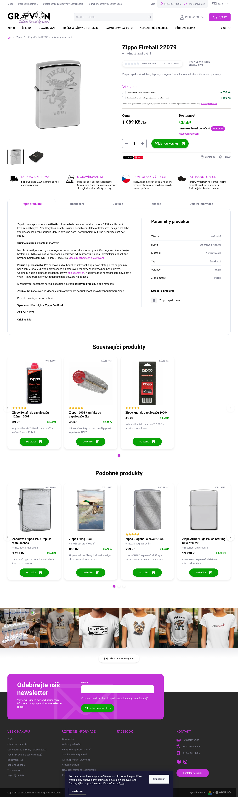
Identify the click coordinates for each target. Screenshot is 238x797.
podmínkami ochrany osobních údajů (129, 698)
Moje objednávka (15, 775)
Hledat (149, 17)
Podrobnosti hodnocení (169, 63)
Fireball (217, 278)
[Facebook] (178, 761)
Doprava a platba (16, 765)
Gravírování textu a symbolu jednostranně (141, 92)
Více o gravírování (209, 104)
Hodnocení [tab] (77, 203)
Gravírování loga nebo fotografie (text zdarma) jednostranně (148, 98)
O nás (10, 4)
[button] (119, 455)
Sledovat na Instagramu (122, 658)
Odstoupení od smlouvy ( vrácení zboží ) (63, 4)
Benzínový (215, 261)
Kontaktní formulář (192, 773)
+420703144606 (191, 746)
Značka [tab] (156, 203)
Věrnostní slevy (15, 770)
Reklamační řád (15, 760)
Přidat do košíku (166, 143)
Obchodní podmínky (28, 4)
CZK (220, 4)
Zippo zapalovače (169, 300)
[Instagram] (185, 761)
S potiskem (215, 244)
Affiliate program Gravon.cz (76, 759)
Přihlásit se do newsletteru (98, 708)
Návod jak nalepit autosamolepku (79, 770)
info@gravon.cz (191, 740)
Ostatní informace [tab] (201, 203)
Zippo (218, 269)
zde (122, 783)
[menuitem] (13, 28)
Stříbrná (204, 244)
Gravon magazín (70, 764)
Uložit (140, 157)
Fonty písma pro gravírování (76, 749)
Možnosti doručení (189, 134)
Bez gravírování (132, 87)
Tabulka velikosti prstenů (74, 754)
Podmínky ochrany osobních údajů (105, 4)
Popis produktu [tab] (32, 203)
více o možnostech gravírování (86, 258)
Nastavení (77, 791)
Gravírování (68, 739)
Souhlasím (159, 779)
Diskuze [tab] (118, 203)
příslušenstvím (76, 272)
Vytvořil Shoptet (198, 792)
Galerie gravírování (71, 744)
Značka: (196, 65)
